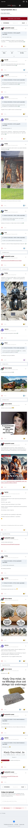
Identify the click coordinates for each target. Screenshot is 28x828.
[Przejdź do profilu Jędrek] (2, 493)
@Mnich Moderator (5, 760)
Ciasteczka (21, 824)
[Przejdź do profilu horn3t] (2, 60)
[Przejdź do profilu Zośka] (2, 144)
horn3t (6, 59)
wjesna (6, 97)
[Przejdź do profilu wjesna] (2, 98)
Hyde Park (9, 14)
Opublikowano (10, 29)
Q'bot (5, 210)
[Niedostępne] (14, 466)
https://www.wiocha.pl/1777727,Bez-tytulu (9, 776)
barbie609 (18, 560)
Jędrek (6, 492)
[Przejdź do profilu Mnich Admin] (2, 369)
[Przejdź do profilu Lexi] (2, 233)
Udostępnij (7, 808)
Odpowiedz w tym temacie (14, 18)
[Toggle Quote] (3, 32)
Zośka (6, 143)
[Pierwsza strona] (2, 23)
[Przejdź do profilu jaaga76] (2, 76)
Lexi (5, 232)
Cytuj (5, 46)
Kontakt (16, 824)
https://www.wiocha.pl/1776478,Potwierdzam (10, 544)
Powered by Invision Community (14, 826)
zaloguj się (17, 794)
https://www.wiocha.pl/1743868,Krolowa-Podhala (11, 260)
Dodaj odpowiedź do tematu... (10, 801)
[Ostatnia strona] (26, 23)
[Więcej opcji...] (25, 29)
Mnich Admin (7, 13)
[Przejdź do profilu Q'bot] (2, 211)
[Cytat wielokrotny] (2, 46)
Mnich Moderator (21, 719)
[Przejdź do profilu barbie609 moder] (2, 28)
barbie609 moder (9, 28)
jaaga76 (18, 32)
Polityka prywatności (8, 824)
